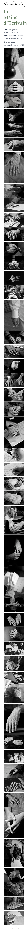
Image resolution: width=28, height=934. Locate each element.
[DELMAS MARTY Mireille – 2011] (14, 736)
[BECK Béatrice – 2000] (14, 840)
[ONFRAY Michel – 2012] (14, 271)
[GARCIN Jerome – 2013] (14, 506)
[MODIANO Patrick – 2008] (14, 332)
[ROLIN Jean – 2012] (14, 214)
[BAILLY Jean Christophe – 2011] (14, 869)
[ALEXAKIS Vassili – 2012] (14, 704)
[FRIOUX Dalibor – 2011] (14, 521)
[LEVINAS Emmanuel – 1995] (14, 374)
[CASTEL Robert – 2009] (14, 765)
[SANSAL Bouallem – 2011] (14, 185)
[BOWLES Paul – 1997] (14, 779)
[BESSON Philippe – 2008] (14, 808)
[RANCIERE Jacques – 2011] (14, 228)
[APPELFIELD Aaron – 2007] (14, 673)
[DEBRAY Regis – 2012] (14, 750)
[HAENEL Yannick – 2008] (14, 463)
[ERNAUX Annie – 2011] (14, 613)
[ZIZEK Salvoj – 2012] (14, 81)
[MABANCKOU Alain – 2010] (14, 345)
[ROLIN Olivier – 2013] (14, 199)
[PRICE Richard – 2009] (14, 257)
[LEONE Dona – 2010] (14, 388)
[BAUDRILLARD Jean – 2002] (14, 854)
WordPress (18, 928)
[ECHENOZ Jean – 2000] (14, 642)
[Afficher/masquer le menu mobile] (24, 6)
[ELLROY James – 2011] (14, 628)
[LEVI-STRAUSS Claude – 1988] (14, 49)
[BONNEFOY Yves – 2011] (14, 793)
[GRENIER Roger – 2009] (14, 492)
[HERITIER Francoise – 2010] (14, 449)
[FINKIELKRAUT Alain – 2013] (14, 599)
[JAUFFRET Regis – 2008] (14, 300)
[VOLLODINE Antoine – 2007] (14, 110)
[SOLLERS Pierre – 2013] (14, 138)
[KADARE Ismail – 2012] (14, 153)
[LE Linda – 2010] (14, 417)
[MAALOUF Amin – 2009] (14, 360)
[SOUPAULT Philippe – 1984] (14, 124)
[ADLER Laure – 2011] (14, 912)
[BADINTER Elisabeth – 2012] (14, 897)
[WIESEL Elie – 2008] (14, 95)
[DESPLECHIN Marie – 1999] (14, 567)
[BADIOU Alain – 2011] (14, 883)
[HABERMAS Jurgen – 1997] (14, 478)
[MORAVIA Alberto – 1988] (14, 286)
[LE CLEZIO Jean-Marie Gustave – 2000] (14, 403)
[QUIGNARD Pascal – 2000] (14, 243)
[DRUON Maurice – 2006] (14, 657)
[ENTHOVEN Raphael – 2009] (14, 535)
